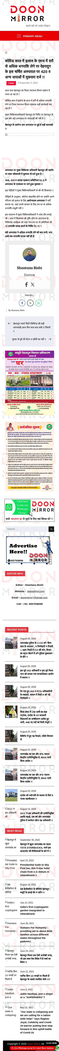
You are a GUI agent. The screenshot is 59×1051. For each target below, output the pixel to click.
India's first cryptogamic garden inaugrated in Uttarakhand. (34, 910)
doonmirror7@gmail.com (33, 597)
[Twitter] (32, 284)
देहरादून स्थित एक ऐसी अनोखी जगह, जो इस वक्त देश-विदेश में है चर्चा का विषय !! (36, 959)
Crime (11, 83)
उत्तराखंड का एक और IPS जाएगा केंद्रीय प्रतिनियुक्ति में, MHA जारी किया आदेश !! (35, 757)
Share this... (29, 295)
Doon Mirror (33, 1043)
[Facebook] (26, 284)
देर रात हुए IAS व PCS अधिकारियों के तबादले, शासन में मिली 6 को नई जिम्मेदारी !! (36, 695)
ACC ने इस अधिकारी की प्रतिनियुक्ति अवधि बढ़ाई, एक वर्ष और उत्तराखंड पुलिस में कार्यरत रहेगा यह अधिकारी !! (37, 817)
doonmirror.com (35, 591)
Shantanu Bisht (17, 310)
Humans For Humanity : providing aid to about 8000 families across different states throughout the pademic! (36, 934)
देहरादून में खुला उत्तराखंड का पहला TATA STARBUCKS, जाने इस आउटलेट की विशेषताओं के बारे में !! (35, 847)
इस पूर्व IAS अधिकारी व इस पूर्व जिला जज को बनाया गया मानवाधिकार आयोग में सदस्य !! (37, 674)
